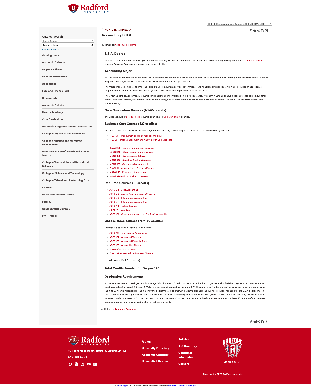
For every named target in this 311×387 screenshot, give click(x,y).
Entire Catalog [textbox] (50, 40)
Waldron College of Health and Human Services (65, 153)
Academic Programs (125, 44)
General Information (54, 76)
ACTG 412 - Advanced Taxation (125, 236)
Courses (47, 187)
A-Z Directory (187, 346)
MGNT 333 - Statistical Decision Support (130, 159)
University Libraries (155, 361)
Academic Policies (53, 105)
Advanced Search (51, 49)
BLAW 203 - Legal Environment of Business (131, 147)
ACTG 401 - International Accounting (128, 232)
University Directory (155, 348)
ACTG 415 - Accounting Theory (125, 245)
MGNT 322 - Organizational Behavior (127, 155)
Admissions (49, 83)
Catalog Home (51, 55)
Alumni (146, 341)
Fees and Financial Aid (55, 90)
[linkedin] (95, 364)
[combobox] (239, 24)
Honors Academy (52, 112)
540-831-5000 (77, 357)
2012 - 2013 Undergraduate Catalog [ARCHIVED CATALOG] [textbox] (236, 23)
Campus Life (50, 98)
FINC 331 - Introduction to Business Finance (131, 168)
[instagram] (83, 364)
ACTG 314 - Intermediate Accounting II (129, 201)
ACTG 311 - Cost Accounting (123, 189)
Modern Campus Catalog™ (182, 385)
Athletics (230, 362)
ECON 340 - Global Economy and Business (131, 151)
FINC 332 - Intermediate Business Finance (131, 253)
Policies (183, 339)
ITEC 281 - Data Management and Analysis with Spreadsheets (140, 139)
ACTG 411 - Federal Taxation (123, 205)
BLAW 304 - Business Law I (123, 249)
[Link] (233, 348)
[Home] (88, 8)
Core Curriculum (52, 119)
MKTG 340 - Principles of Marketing (127, 172)
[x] (77, 364)
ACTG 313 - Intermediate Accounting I (128, 197)
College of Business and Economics (63, 133)
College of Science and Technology (63, 173)
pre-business (133, 116)
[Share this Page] (258, 30)
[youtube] (89, 364)
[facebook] (70, 364)
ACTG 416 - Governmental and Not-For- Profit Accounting (138, 214)
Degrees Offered (52, 69)
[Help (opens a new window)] (266, 30)
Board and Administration (58, 194)
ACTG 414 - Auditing (119, 209)
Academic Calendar (54, 62)
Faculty (46, 201)
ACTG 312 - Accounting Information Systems (132, 193)
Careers (183, 363)
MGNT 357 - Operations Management (128, 164)
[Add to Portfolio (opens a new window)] (254, 30)
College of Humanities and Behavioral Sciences (65, 164)
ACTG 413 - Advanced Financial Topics (129, 241)
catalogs (122, 385)
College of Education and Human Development (62, 142)
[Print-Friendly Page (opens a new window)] (262, 30)
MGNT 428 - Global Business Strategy (128, 176)
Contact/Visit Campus (56, 208)
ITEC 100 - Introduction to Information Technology (135, 135)
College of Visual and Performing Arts (65, 180)
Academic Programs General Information (67, 126)
